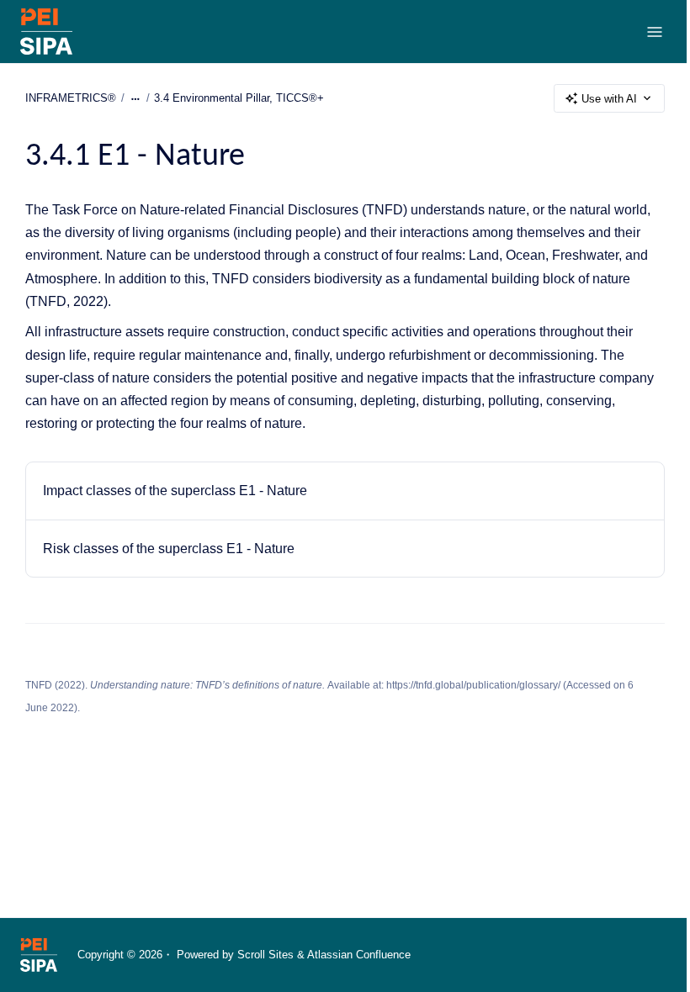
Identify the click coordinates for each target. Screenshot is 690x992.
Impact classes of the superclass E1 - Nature (175, 490)
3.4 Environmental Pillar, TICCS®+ (239, 98)
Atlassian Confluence (359, 954)
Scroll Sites (265, 954)
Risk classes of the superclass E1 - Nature (169, 548)
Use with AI (609, 98)
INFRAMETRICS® (70, 98)
